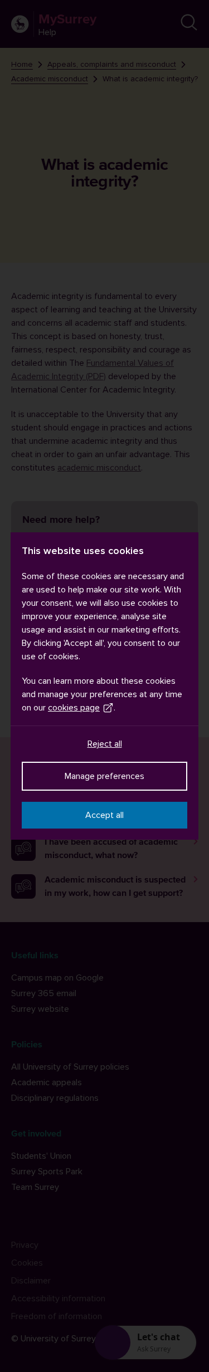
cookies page (74, 707)
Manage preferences (104, 776)
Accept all (104, 815)
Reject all (105, 743)
